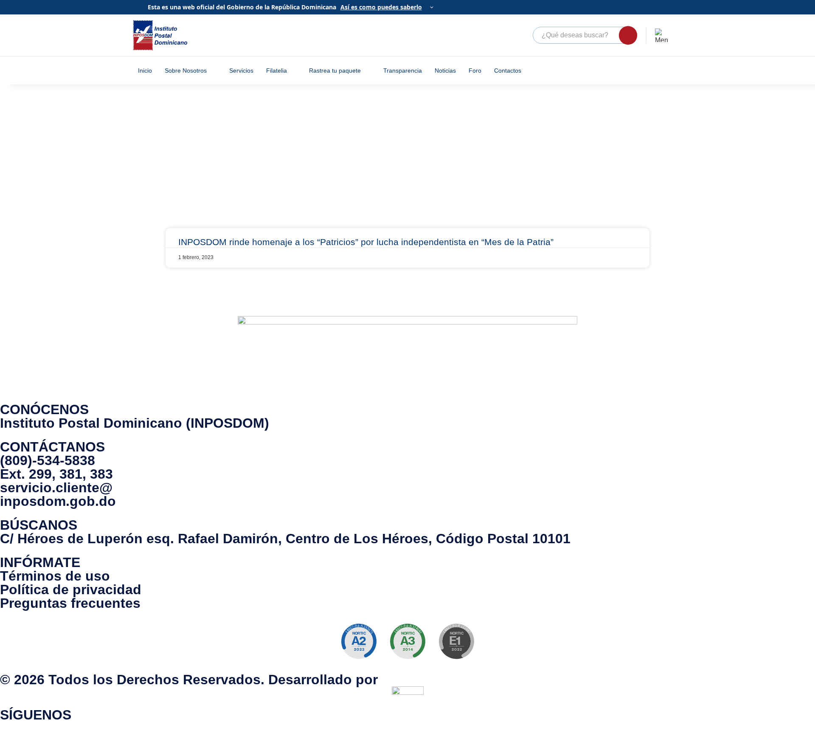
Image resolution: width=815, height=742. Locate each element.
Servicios (241, 70)
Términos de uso (55, 576)
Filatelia (276, 70)
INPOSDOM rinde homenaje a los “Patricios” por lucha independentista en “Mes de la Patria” (366, 242)
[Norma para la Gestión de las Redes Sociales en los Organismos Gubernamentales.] (456, 641)
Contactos (507, 70)
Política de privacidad (70, 589)
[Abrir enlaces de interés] (662, 35)
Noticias (445, 70)
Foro (475, 70)
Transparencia (402, 70)
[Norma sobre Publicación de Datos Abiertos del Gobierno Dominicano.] (407, 641)
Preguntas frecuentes (70, 603)
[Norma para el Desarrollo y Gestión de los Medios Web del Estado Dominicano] (358, 641)
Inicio (145, 70)
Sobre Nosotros (186, 70)
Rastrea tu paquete (335, 70)
